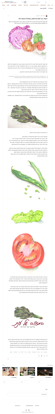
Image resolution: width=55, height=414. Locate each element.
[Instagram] (29, 410)
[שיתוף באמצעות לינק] (38, 355)
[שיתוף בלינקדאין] (41, 355)
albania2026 (43, 8)
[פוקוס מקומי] (27, 371)
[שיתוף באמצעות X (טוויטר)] (44, 355)
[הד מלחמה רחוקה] (45, 371)
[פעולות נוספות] (8, 15)
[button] (3, 8)
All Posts (50, 8)
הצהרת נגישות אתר (17, 405)
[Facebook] (26, 410)
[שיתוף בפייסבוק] (46, 355)
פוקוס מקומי (32, 377)
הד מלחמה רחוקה (48, 377)
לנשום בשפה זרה (14, 377)
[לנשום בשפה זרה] (10, 371)
